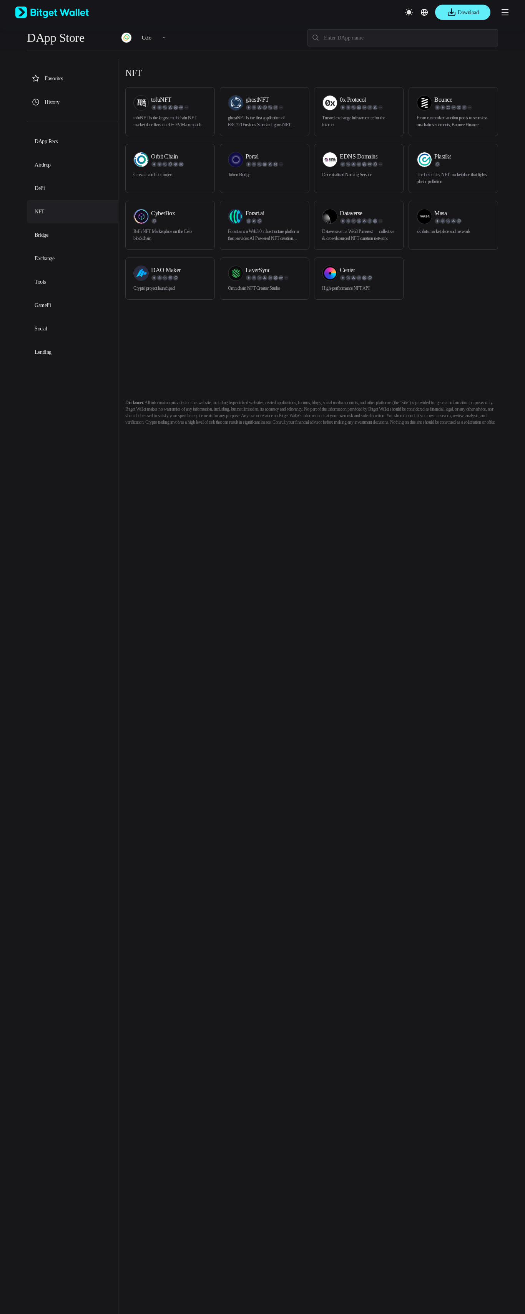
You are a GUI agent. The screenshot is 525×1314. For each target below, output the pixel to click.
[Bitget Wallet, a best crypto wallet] (61, 12)
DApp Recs (46, 141)
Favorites (54, 78)
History (52, 102)
